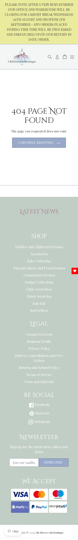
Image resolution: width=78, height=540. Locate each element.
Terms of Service (39, 374)
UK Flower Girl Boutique (50, 532)
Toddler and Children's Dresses (39, 247)
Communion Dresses (39, 275)
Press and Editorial (39, 382)
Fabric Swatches (39, 296)
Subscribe (54, 462)
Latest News (39, 211)
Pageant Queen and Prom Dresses (39, 268)
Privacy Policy (39, 348)
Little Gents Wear (39, 289)
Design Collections (39, 282)
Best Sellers (39, 310)
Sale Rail (39, 303)
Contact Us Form (39, 334)
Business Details (39, 341)
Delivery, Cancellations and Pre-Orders (39, 358)
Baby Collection (39, 261)
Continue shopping (36, 143)
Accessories (39, 254)
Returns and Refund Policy (39, 367)
